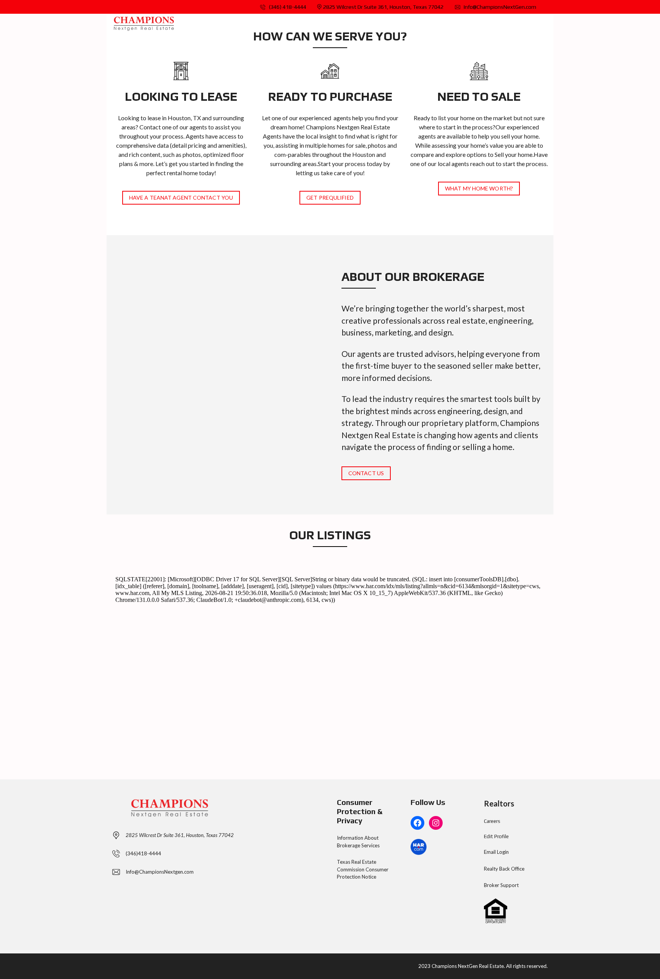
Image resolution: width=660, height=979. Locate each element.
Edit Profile (496, 836)
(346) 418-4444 (287, 7)
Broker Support (501, 885)
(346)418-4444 (143, 853)
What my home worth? (479, 188)
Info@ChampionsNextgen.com (160, 872)
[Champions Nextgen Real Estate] (143, 23)
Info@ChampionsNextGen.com (499, 7)
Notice (369, 877)
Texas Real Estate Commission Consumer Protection (362, 869)
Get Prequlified (330, 197)
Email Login (496, 852)
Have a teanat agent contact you (181, 197)
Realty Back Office (504, 869)
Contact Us (366, 473)
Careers (492, 821)
